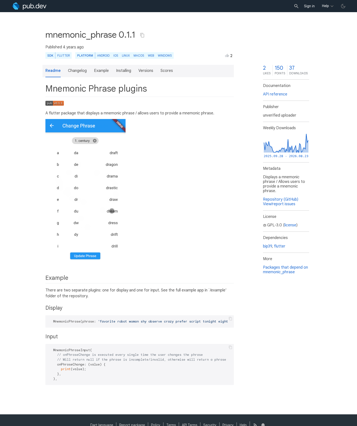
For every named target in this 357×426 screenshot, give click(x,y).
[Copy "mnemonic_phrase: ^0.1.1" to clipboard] (142, 35)
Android (103, 55)
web (151, 55)
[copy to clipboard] (230, 318)
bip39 (267, 246)
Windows (165, 55)
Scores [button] (167, 70)
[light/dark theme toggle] (343, 6)
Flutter (63, 55)
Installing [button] (123, 70)
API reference (275, 94)
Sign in (309, 6)
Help (325, 6)
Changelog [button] (77, 70)
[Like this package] (227, 55)
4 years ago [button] (73, 47)
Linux (126, 55)
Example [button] (101, 70)
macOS (139, 55)
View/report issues (279, 204)
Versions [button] (145, 70)
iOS (115, 55)
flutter (279, 246)
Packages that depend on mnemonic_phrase (285, 269)
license (290, 225)
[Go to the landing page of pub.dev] (29, 6)
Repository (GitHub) (280, 199)
